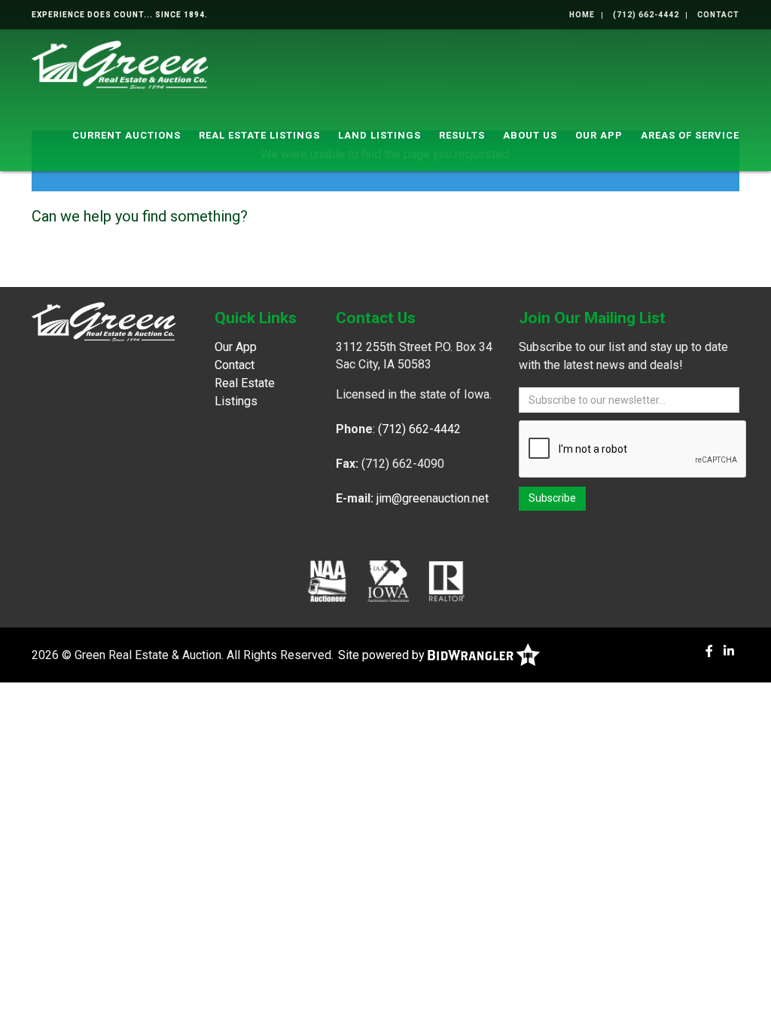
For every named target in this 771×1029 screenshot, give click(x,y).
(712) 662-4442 (646, 15)
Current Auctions (126, 135)
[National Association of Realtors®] (446, 580)
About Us (530, 135)
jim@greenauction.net (432, 498)
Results (462, 135)
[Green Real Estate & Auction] (120, 64)
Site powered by (383, 655)
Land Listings (379, 135)
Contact (718, 15)
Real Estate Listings (259, 135)
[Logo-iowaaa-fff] (388, 580)
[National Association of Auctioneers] (327, 580)
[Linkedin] (729, 651)
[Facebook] (709, 651)
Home (582, 15)
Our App (599, 135)
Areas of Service (690, 135)
